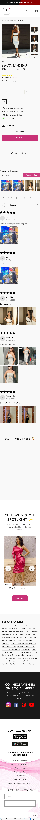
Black (28, 92)
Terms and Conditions (20, 760)
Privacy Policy (20, 768)
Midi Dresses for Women (11, 649)
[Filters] (2, 205)
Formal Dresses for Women (18, 640)
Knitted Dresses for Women (20, 643)
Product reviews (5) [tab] (10, 198)
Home (4, 20)
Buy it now (20, 138)
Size (3, 98)
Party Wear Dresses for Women (27, 652)
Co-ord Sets (13, 634)
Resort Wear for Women (11, 655)
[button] (7, 75)
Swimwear (12, 661)
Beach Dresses (14, 629)
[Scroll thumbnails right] (37, 185)
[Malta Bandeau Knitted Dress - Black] (8, 489)
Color (4, 88)
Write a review (31, 175)
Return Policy (20, 776)
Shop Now (20, 598)
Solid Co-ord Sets (15, 658)
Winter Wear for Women (26, 664)
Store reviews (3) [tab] (30, 198)
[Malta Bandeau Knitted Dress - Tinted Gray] (6, 489)
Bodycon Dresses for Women (19, 631)
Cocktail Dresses (24, 634)
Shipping (13, 81)
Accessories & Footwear (10, 626)
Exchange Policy (20, 772)
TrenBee (6, 61)
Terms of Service (20, 779)
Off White (7, 92)
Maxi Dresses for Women (26, 646)
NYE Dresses (25, 649)
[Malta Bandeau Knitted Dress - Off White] (3, 489)
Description (7, 146)
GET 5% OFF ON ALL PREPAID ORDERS (20, 2)
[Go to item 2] (18, 185)
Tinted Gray (18, 92)
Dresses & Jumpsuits (15, 637)
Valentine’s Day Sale (9, 664)
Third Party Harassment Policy (20, 764)
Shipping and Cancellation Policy (20, 783)
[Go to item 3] (30, 185)
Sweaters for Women (25, 661)
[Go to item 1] (6, 185)
